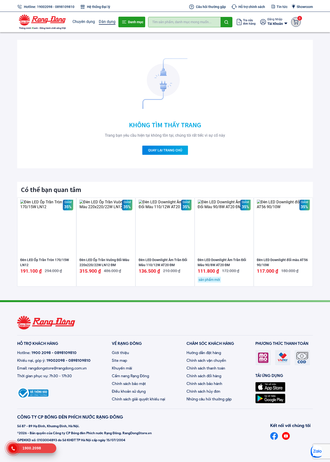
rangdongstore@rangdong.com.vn (57, 368)
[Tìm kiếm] (226, 22)
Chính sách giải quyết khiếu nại (138, 399)
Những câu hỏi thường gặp (209, 399)
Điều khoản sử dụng (129, 391)
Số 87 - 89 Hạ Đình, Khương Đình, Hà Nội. (48, 426)
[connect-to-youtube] (286, 436)
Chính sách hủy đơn (203, 391)
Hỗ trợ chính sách (251, 7)
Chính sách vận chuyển (206, 360)
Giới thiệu (120, 352)
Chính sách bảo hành (204, 383)
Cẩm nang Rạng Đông (130, 376)
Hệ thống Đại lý (98, 7)
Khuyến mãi (122, 368)
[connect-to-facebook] (274, 436)
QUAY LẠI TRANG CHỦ (165, 150)
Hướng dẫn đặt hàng (204, 352)
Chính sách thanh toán (206, 368)
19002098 (44, 7)
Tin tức (282, 7)
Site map (119, 360)
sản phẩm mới (209, 280)
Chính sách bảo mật (129, 383)
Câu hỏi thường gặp (211, 7)
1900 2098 (41, 352)
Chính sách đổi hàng (204, 376)
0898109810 (64, 7)
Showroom (305, 7)
